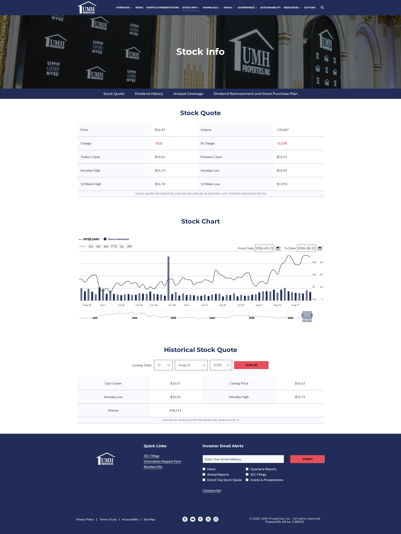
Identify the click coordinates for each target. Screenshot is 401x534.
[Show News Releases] (116, 239)
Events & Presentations (266, 479)
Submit (308, 459)
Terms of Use (108, 519)
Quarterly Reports (263, 469)
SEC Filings (157, 455)
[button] (307, 315)
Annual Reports (218, 474)
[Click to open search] (321, 7)
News (211, 469)
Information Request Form (168, 461)
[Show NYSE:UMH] (89, 239)
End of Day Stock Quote (224, 479)
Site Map (149, 519)
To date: (290, 248)
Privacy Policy (85, 519)
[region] (200, 278)
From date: (246, 248)
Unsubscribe (212, 490)
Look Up (251, 365)
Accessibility (130, 519)
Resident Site (158, 466)
